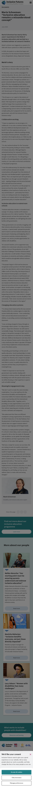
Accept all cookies (16, 772)
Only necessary (16, 777)
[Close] (30, 754)
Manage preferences (16, 783)
